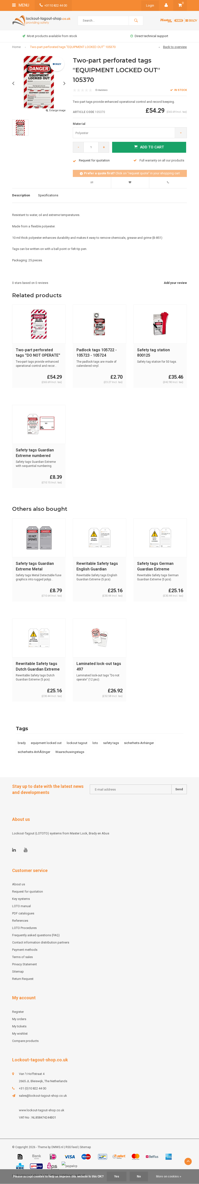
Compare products (25, 1041)
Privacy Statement (24, 964)
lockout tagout (77, 743)
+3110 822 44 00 (55, 5)
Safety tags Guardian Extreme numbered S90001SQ (35, 453)
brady (22, 743)
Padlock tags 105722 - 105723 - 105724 (96, 353)
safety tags (111, 743)
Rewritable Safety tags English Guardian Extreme (97, 566)
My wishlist (20, 1033)
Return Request (22, 979)
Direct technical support (151, 36)
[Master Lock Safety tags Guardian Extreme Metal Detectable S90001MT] (39, 537)
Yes (116, 1176)
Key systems (21, 899)
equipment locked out (46, 743)
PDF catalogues (23, 913)
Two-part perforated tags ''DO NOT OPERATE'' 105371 (38, 353)
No (139, 1176)
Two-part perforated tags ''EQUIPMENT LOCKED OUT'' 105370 (73, 47)
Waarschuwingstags (69, 752)
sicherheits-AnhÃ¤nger (34, 752)
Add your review (175, 283)
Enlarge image (57, 110)
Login (150, 5)
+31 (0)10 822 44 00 (32, 1088)
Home (16, 47)
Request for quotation (27, 891)
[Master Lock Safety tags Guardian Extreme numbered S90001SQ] (39, 424)
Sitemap (18, 971)
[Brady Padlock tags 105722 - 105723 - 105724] (99, 324)
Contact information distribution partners (40, 942)
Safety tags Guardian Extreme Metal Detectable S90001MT (36, 566)
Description (21, 195)
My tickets (19, 1026)
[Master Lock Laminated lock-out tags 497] (99, 638)
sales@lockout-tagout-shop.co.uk (43, 1095)
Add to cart (152, 147)
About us (18, 884)
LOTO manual (21, 906)
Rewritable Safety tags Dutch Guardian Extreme (38, 666)
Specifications (48, 195)
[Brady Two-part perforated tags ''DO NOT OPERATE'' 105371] (39, 324)
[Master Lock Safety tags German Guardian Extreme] (160, 537)
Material (79, 124)
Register (18, 1012)
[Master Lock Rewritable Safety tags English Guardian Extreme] (99, 537)
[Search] (136, 20)
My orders (19, 1019)
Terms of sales (22, 957)
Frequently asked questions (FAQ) (36, 935)
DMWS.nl (57, 1147)
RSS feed (72, 1147)
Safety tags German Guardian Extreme (155, 566)
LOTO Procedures (24, 928)
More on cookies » (168, 1176)
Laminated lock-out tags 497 (98, 666)
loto (95, 743)
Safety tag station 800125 (153, 353)
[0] (180, 5)
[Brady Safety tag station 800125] (160, 324)
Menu (23, 5)
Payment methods (24, 950)
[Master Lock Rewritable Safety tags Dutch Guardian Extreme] (39, 638)
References (20, 920)
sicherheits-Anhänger (139, 743)
